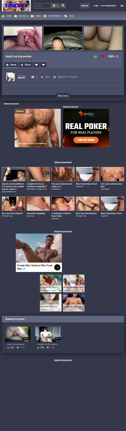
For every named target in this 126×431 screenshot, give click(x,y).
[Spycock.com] (17, 5)
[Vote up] (95, 56)
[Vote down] (102, 56)
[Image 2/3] (63, 38)
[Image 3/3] (103, 38)
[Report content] (43, 64)
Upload (84, 5)
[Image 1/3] (23, 38)
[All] (55, 5)
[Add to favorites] (36, 64)
